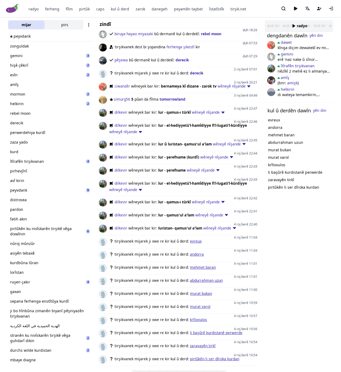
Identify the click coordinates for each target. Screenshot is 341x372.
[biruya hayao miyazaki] (271, 57)
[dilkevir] (271, 68)
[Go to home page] (12, 8)
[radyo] (295, 8)
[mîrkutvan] (271, 92)
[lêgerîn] (283, 8)
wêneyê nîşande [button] (232, 86)
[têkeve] (331, 8)
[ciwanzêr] (271, 45)
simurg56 (122, 99)
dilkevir (121, 112)
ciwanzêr (122, 86)
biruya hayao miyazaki (134, 33)
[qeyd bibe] (319, 8)
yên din (316, 35)
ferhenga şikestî (180, 46)
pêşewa (121, 59)
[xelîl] (271, 80)
